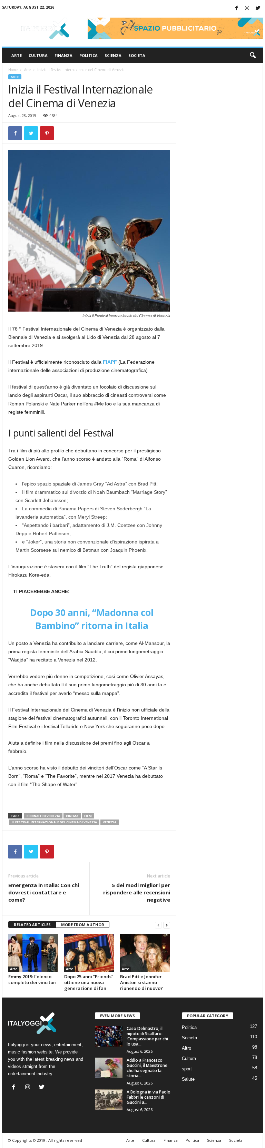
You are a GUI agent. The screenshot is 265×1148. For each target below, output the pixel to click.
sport (187, 1068)
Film (88, 816)
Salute (188, 1079)
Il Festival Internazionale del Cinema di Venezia (54, 822)
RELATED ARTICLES (32, 924)
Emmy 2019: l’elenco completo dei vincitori (32, 979)
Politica (88, 55)
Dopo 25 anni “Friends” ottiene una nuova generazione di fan (88, 982)
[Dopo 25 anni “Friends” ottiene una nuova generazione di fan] (89, 952)
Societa (136, 55)
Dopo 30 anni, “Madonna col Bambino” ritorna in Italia (91, 619)
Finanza (63, 55)
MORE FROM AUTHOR (82, 924)
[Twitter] (258, 8)
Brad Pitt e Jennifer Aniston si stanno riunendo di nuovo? (141, 982)
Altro (186, 1048)
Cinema (72, 816)
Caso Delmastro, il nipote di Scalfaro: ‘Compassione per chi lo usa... (147, 1036)
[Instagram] (247, 8)
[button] (252, 55)
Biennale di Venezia (43, 816)
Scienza (113, 55)
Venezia (109, 822)
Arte (16, 55)
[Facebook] (236, 8)
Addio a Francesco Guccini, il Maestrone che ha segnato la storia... (147, 1068)
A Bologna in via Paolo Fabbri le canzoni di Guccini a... (148, 1097)
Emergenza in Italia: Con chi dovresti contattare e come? (43, 892)
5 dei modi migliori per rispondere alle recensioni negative (136, 892)
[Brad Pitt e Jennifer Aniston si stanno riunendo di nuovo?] (145, 952)
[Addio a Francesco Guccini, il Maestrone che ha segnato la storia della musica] (108, 1068)
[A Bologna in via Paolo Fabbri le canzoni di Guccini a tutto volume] (108, 1099)
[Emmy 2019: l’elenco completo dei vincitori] (33, 952)
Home (13, 69)
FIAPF (110, 362)
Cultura (38, 55)
